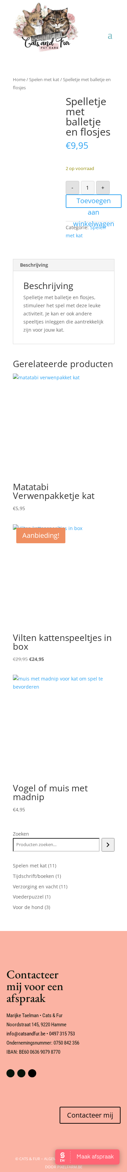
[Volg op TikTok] (32, 1073)
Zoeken (21, 834)
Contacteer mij (90, 1115)
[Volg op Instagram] (21, 1073)
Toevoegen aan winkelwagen (93, 202)
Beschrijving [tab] (34, 265)
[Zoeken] (108, 845)
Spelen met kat (44, 79)
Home (19, 79)
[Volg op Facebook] (10, 1073)
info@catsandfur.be (25, 1034)
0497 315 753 (62, 1034)
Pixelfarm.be (69, 1166)
